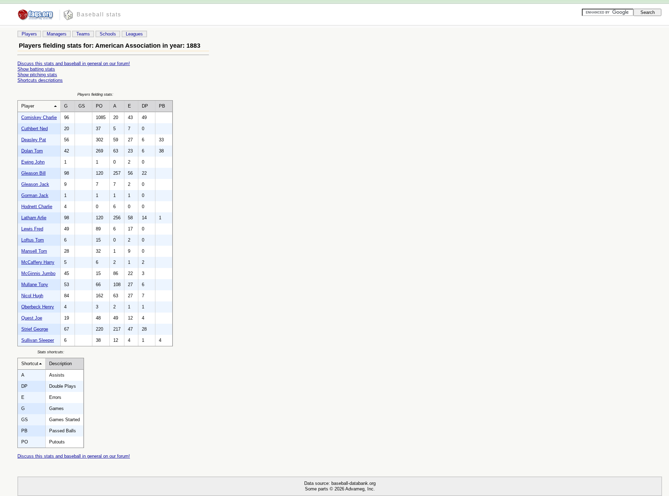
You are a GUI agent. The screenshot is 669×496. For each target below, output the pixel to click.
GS (81, 106)
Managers (57, 34)
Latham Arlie (33, 217)
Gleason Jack (35, 184)
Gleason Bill (33, 173)
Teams (83, 34)
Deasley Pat (33, 139)
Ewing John (33, 162)
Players (29, 34)
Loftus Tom (32, 240)
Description (60, 363)
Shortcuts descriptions (40, 80)
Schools (108, 34)
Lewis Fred (32, 228)
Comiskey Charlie (39, 117)
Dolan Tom (32, 150)
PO (99, 106)
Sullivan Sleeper (37, 340)
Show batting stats (36, 69)
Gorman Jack (34, 195)
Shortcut (29, 363)
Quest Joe (31, 318)
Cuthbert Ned (34, 128)
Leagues (134, 34)
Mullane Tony (34, 284)
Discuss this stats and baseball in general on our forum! (73, 63)
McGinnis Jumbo (38, 273)
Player (27, 106)
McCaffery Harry (37, 262)
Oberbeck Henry (37, 306)
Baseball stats (99, 14)
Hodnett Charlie (36, 206)
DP (145, 106)
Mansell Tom (34, 251)
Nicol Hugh (32, 295)
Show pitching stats (37, 74)
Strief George (34, 329)
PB (162, 106)
